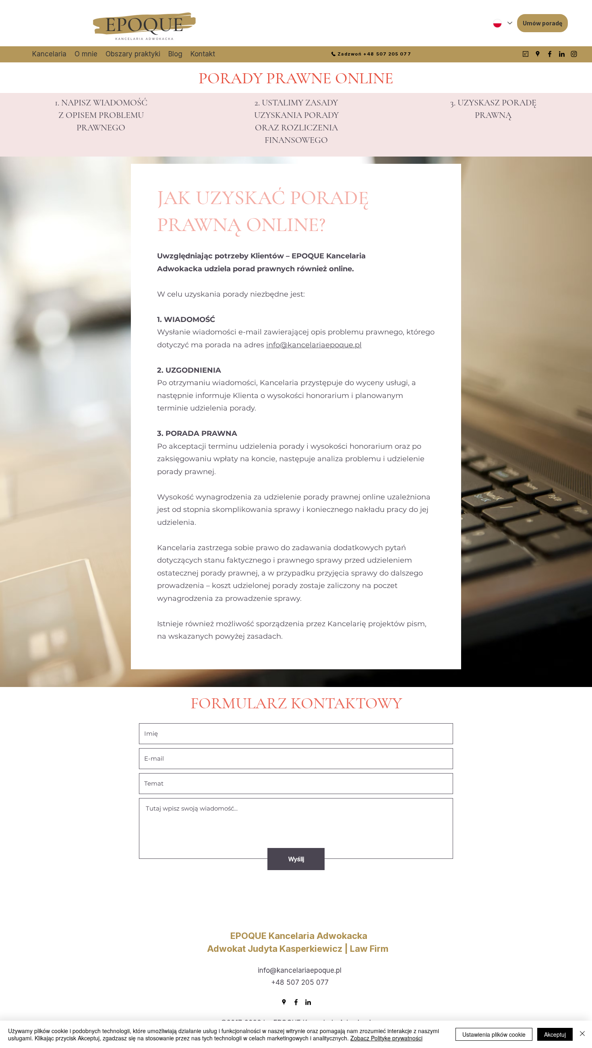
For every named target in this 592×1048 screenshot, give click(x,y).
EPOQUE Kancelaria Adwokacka (298, 935)
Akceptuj (555, 1034)
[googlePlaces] (538, 54)
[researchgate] (526, 54)
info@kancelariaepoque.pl (314, 344)
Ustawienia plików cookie (494, 1034)
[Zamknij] (582, 1034)
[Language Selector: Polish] (502, 23)
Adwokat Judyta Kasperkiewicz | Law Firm (299, 948)
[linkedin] (562, 54)
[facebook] (550, 54)
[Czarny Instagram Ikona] (574, 54)
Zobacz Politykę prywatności (386, 1038)
